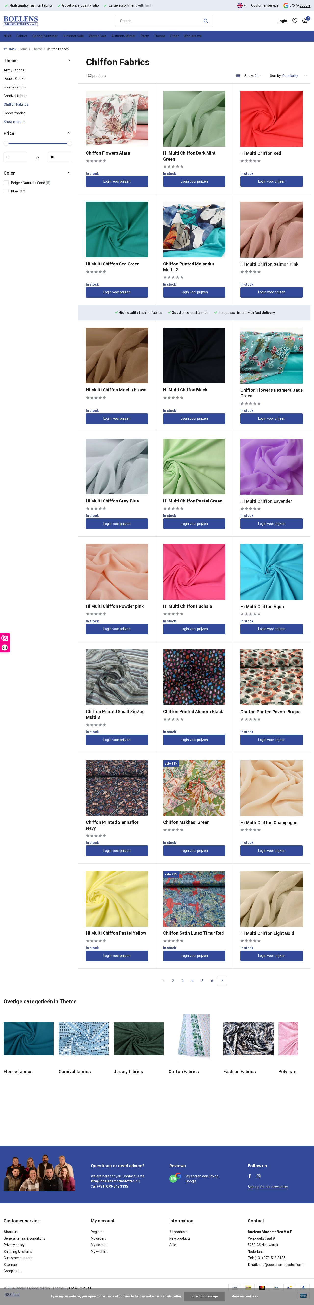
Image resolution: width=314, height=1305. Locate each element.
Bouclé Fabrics (15, 87)
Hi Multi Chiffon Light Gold (267, 933)
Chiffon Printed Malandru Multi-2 (188, 266)
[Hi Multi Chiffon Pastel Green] (194, 466)
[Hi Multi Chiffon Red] (271, 119)
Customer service (264, 5)
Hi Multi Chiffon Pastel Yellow (116, 933)
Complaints (12, 1271)
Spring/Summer (45, 36)
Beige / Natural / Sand (30, 183)
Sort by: (276, 76)
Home (23, 49)
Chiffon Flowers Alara (108, 153)
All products (178, 1232)
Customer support (18, 1258)
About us (11, 1232)
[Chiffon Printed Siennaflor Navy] (117, 788)
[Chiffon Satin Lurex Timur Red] (194, 899)
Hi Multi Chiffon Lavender (266, 501)
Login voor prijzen (117, 181)
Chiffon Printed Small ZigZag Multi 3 (115, 714)
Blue (18, 191)
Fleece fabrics (14, 113)
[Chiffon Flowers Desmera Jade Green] (271, 356)
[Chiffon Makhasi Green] (194, 788)
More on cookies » (244, 1296)
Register (97, 1232)
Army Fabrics (14, 70)
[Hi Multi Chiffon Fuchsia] (194, 572)
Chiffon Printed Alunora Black (193, 711)
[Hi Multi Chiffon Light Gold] (271, 899)
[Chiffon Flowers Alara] (117, 119)
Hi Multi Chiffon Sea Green (113, 263)
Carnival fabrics (16, 96)
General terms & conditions (24, 1238)
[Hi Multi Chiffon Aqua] (271, 572)
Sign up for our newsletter (268, 1187)
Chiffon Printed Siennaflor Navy (112, 825)
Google (305, 5)
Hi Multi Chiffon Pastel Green (192, 500)
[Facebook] (250, 1177)
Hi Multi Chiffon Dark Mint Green (189, 156)
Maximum (59, 157)
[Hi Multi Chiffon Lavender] (271, 467)
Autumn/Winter (123, 36)
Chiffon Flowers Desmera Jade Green (271, 393)
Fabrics (21, 36)
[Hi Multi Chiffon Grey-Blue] (117, 466)
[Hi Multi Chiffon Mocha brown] (117, 355)
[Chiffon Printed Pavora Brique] (271, 677)
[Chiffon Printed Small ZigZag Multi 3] (117, 677)
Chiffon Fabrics (16, 104)
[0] (303, 21)
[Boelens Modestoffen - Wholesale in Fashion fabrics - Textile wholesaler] (28, 21)
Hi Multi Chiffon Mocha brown (116, 389)
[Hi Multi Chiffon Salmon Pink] (271, 230)
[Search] (205, 20)
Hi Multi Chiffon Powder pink (115, 606)
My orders (98, 1238)
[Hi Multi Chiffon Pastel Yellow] (117, 899)
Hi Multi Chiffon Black (185, 389)
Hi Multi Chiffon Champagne (268, 822)
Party (145, 36)
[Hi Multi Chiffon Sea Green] (117, 229)
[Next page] (222, 981)
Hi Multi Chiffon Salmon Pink (269, 264)
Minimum (15, 157)
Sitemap (10, 1265)
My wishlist (99, 1252)
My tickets (98, 1245)
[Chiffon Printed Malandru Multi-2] (194, 229)
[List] (238, 76)
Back (12, 49)
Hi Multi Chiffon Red (260, 153)
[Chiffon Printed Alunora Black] (194, 677)
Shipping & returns (18, 1252)
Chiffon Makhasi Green (186, 822)
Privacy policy (14, 1245)
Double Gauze (14, 79)
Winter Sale (97, 36)
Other (174, 36)
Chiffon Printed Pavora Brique (270, 711)
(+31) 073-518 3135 (270, 1258)
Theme (159, 36)
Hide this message (204, 1296)
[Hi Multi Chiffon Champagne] (271, 788)
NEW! (8, 36)
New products (180, 1238)
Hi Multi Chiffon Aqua (262, 606)
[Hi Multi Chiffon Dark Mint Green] (194, 119)
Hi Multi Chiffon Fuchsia (187, 606)
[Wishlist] (294, 21)
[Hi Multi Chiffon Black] (194, 355)
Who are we (193, 36)
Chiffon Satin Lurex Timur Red (193, 933)
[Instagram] (259, 1177)
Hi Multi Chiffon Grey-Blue (112, 500)
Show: (249, 76)
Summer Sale (73, 36)
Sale (172, 1245)
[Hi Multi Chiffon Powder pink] (117, 572)
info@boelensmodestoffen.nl (281, 1265)
